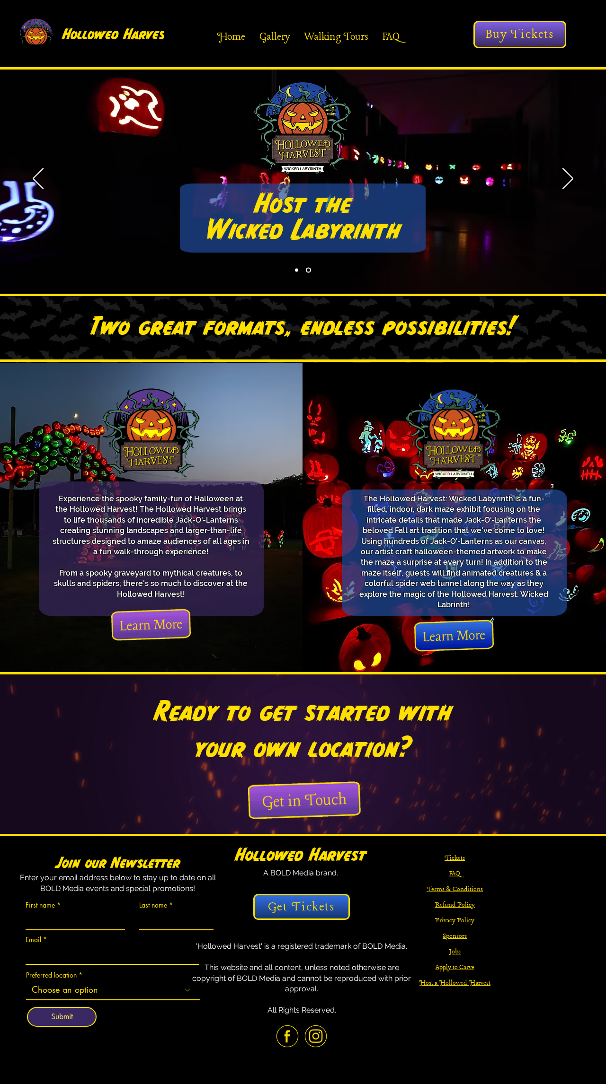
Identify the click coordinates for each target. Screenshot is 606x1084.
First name (40, 905)
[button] (304, 800)
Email (33, 939)
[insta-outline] (316, 1036)
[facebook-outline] (287, 1036)
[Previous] (38, 179)
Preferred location (51, 975)
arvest (151, 34)
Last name (153, 905)
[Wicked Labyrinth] (309, 270)
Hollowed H (97, 34)
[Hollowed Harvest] (297, 270)
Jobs (455, 951)
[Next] (567, 179)
